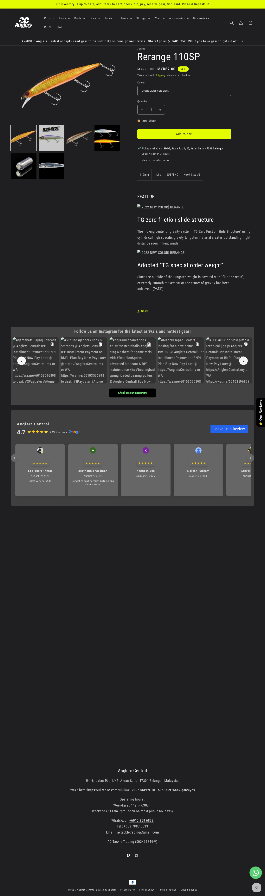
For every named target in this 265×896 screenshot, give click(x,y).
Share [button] (144, 311)
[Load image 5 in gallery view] (23, 166)
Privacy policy (146, 889)
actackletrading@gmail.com (138, 832)
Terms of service (167, 889)
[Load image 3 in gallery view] (79, 138)
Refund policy (127, 889)
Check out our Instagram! (132, 393)
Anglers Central (85, 890)
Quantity (142, 101)
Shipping (160, 75)
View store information (156, 160)
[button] (49, 18)
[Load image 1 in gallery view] (23, 138)
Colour (141, 82)
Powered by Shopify (105, 890)
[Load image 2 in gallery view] (51, 138)
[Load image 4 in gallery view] (107, 138)
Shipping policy (189, 889)
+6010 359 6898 (141, 820)
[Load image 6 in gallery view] (51, 166)
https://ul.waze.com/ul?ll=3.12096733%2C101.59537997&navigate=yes (141, 790)
